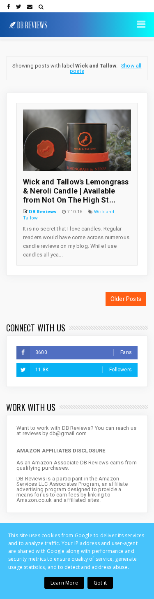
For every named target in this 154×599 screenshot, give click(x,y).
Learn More (64, 582)
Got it (100, 582)
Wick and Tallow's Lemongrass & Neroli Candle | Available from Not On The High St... (76, 190)
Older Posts (125, 299)
